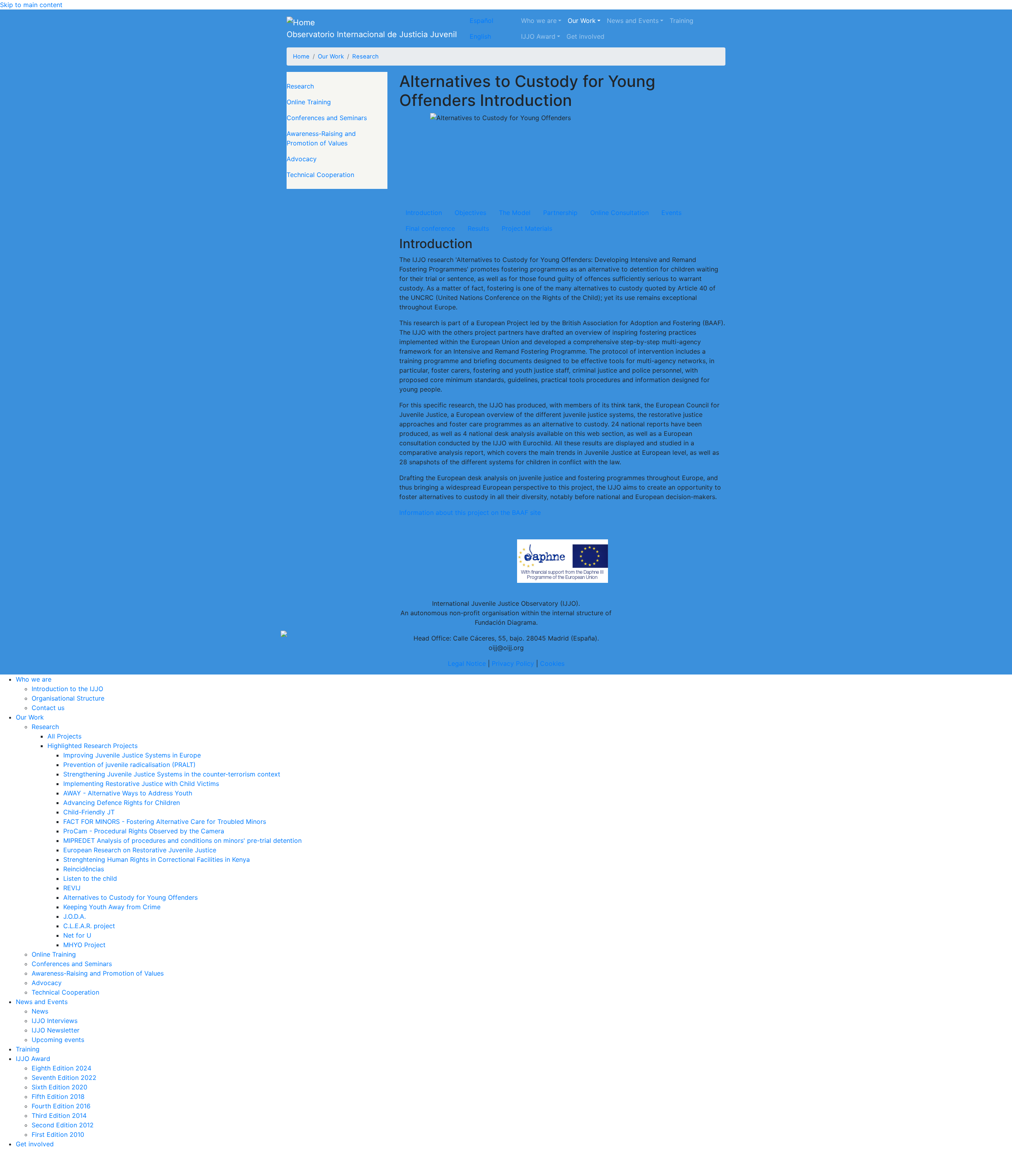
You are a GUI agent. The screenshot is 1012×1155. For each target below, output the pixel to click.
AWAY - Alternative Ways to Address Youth (127, 793)
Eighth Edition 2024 (61, 1068)
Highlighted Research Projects (92, 746)
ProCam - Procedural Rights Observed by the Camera (143, 831)
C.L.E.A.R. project (89, 926)
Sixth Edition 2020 (59, 1087)
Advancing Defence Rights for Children (121, 802)
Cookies (552, 663)
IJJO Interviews (54, 1021)
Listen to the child (90, 878)
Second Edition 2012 (63, 1125)
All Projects (64, 736)
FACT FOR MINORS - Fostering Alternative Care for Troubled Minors (164, 821)
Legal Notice (467, 663)
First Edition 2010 (58, 1134)
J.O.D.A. (74, 916)
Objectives (470, 213)
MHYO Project (84, 945)
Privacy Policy (513, 663)
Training (681, 20)
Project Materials (527, 228)
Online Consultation (619, 213)
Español (481, 20)
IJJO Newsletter (55, 1030)
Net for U (77, 935)
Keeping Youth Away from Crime (111, 907)
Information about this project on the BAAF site (470, 512)
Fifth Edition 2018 (58, 1096)
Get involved (585, 36)
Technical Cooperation (320, 175)
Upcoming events (58, 1040)
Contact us (48, 708)
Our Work (582, 20)
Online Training (309, 102)
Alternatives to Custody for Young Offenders (130, 897)
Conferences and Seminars (327, 118)
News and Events (633, 20)
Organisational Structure (68, 698)
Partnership (560, 213)
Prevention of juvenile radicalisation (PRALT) (129, 765)
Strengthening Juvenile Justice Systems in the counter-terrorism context (171, 774)
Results (478, 228)
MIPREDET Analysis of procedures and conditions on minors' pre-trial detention (182, 840)
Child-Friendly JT (89, 812)
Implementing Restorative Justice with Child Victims (141, 784)
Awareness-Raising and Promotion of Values (321, 138)
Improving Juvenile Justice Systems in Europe (132, 755)
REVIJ (72, 888)
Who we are (539, 20)
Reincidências (83, 869)
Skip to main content (31, 5)
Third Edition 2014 (59, 1115)
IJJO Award (538, 36)
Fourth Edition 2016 (61, 1106)
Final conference (430, 228)
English (480, 36)
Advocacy (302, 159)
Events (671, 213)
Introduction (424, 213)
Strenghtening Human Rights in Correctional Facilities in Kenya (156, 859)
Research (365, 56)
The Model (515, 213)
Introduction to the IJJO (67, 689)
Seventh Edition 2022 (64, 1078)
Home (301, 56)
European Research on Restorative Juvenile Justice (139, 850)
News (40, 1011)
